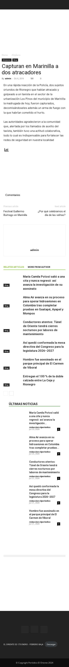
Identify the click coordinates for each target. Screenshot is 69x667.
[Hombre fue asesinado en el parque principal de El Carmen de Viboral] (12, 364)
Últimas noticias (23, 404)
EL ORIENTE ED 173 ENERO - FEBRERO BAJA (23, 644)
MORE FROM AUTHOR (39, 267)
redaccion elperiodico (39, 427)
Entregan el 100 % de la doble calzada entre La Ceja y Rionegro (43, 380)
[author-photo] (34, 245)
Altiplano (16, 54)
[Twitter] (44, 629)
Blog (15, 60)
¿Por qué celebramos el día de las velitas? (51, 213)
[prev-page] (6, 393)
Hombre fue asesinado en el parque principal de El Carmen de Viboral (43, 363)
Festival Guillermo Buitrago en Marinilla (15, 213)
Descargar (51, 644)
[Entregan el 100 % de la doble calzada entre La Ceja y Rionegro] (12, 380)
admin (8, 78)
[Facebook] (24, 629)
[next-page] (11, 393)
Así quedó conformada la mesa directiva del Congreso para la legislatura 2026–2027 (44, 346)
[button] (6, 4)
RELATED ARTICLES (14, 267)
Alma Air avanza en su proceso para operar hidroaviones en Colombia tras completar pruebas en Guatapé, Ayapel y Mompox (43, 305)
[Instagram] (34, 629)
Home (5, 54)
